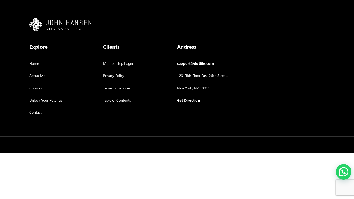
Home (34, 63)
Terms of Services (116, 88)
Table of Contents (117, 100)
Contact (35, 112)
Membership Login (118, 63)
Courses (35, 88)
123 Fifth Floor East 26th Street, (202, 75)
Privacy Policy (113, 75)
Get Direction (188, 100)
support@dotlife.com (195, 63)
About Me (37, 75)
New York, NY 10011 (193, 88)
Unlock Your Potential (46, 100)
